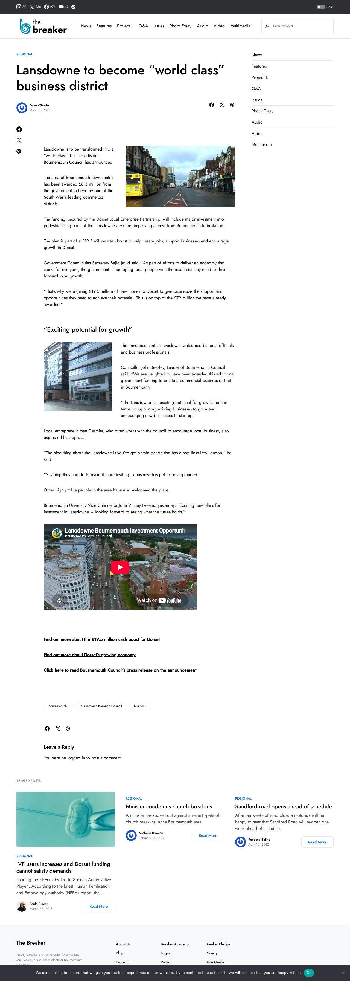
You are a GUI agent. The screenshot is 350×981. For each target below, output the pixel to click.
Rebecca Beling (259, 839)
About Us (123, 944)
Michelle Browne (151, 832)
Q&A (256, 88)
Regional (24, 54)
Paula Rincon (39, 903)
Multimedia (262, 144)
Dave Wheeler (40, 105)
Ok (309, 972)
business (140, 706)
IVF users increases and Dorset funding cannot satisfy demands (63, 867)
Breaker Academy (175, 944)
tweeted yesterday (158, 505)
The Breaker (30, 943)
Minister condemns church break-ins (169, 806)
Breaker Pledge (218, 944)
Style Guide (215, 962)
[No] (343, 973)
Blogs (120, 953)
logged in (76, 758)
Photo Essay (262, 111)
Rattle (165, 962)
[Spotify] (73, 6)
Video (257, 133)
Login (165, 953)
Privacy (211, 953)
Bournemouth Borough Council (100, 706)
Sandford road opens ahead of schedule (283, 806)
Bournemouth (57, 706)
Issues (257, 100)
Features (259, 66)
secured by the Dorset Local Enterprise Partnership (114, 219)
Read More (98, 906)
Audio (257, 122)
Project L (260, 77)
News (257, 55)
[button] (325, 7)
